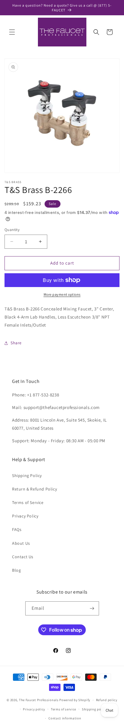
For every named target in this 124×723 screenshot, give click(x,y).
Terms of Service (28, 502)
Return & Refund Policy (34, 489)
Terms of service (63, 709)
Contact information (64, 718)
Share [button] (16, 342)
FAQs (16, 529)
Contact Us (22, 556)
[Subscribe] (92, 608)
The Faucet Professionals (39, 700)
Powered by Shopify (74, 700)
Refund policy (106, 700)
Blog (16, 570)
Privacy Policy (25, 516)
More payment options (62, 294)
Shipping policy (94, 709)
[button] (12, 32)
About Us (21, 543)
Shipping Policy (27, 475)
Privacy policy (34, 709)
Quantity (12, 229)
